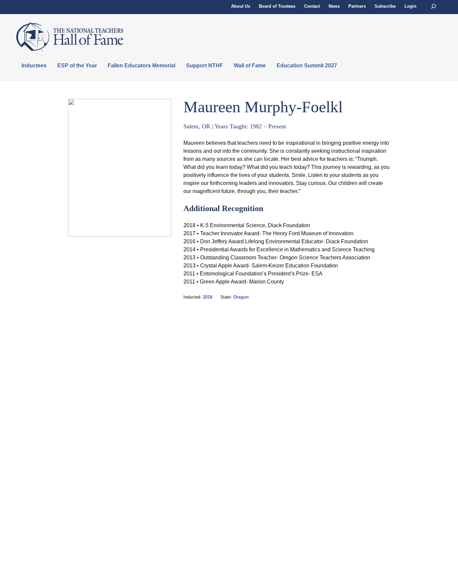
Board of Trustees (277, 6)
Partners (357, 6)
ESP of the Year (77, 65)
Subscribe (385, 6)
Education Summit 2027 (307, 65)
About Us (240, 6)
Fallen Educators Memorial (141, 65)
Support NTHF (204, 65)
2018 (207, 297)
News (334, 6)
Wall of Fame (250, 65)
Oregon (241, 297)
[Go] (433, 6)
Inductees (34, 65)
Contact (312, 6)
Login (410, 6)
